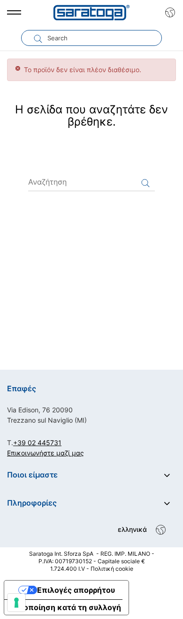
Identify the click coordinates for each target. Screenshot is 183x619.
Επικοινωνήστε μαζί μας (45, 453)
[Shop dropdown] (168, 12)
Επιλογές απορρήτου (76, 590)
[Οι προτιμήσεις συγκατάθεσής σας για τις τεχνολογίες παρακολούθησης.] (16, 603)
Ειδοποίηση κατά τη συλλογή (66, 607)
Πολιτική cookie (112, 568)
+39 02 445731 (37, 443)
